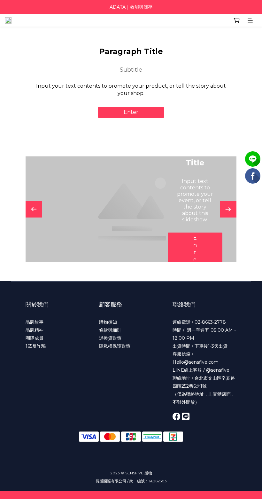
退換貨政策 (110, 338)
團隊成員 (34, 338)
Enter (131, 112)
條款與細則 (110, 330)
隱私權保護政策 (114, 346)
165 (29, 346)
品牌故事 (34, 322)
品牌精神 (34, 330)
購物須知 (108, 322)
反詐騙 (39, 346)
